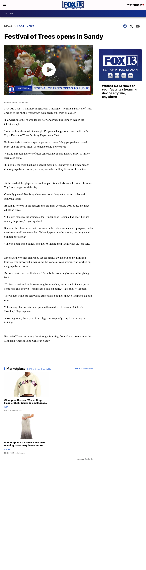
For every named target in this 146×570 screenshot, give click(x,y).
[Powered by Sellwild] (89, 459)
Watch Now (134, 5)
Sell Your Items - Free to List (39, 369)
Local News (25, 26)
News (8, 26)
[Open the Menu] (4, 5)
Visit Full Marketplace (84, 369)
